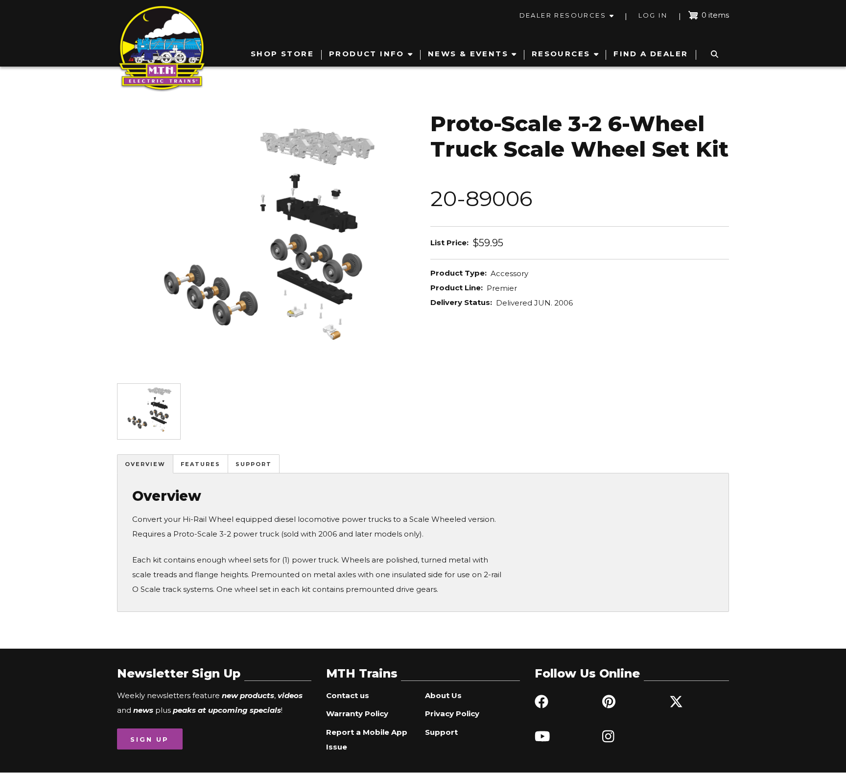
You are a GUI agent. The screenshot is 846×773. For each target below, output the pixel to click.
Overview (145, 464)
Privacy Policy (452, 713)
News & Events (468, 53)
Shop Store (282, 53)
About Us (443, 695)
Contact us (347, 695)
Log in (652, 15)
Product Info (366, 53)
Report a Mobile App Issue (366, 739)
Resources (561, 53)
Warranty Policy (357, 713)
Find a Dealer (650, 53)
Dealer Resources (562, 15)
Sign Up (149, 739)
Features (200, 464)
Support (253, 464)
